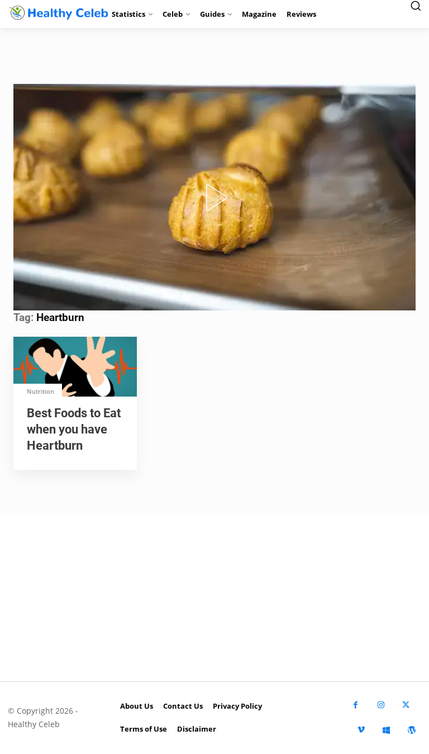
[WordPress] (411, 730)
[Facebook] (355, 705)
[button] (214, 197)
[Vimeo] (361, 730)
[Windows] (386, 730)
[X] (406, 705)
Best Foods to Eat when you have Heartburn (74, 429)
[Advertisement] (214, 597)
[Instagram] (380, 705)
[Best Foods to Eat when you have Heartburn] (75, 368)
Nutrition (40, 391)
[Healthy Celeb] (53, 12)
